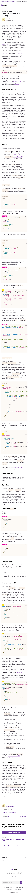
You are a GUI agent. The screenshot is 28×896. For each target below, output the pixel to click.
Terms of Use (10, 889)
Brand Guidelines (19, 887)
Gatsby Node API (17, 156)
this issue (12, 789)
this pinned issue (17, 81)
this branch (16, 84)
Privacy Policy (18, 889)
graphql (8, 816)
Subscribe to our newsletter (7, 879)
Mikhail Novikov (10, 19)
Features (4, 860)
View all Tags (22, 816)
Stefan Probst (5, 44)
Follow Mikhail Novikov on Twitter (9, 812)
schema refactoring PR (14, 755)
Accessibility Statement (9, 887)
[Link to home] (4, 5)
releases (11, 816)
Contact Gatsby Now (13, 832)
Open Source (4, 857)
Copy (26, 71)
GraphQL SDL (17, 154)
